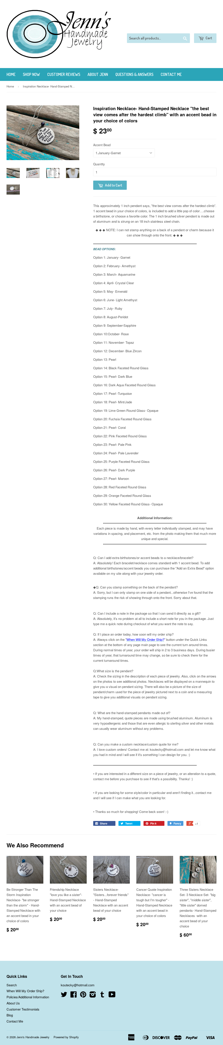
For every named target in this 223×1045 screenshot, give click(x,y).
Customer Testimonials (23, 1009)
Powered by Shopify (66, 1037)
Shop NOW (31, 74)
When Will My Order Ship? (25, 991)
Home (11, 74)
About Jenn (98, 74)
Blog (10, 1015)
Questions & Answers (134, 74)
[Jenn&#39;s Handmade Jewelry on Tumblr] (102, 995)
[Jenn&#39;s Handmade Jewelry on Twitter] (64, 995)
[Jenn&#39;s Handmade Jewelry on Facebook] (73, 995)
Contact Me (171, 74)
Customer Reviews (63, 74)
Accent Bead (102, 145)
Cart (208, 38)
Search (12, 985)
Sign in (181, 28)
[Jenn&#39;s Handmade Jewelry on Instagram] (93, 995)
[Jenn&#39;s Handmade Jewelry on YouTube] (112, 995)
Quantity (99, 164)
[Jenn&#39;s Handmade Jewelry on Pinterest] (83, 995)
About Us (13, 1003)
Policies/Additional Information (28, 997)
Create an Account (204, 28)
